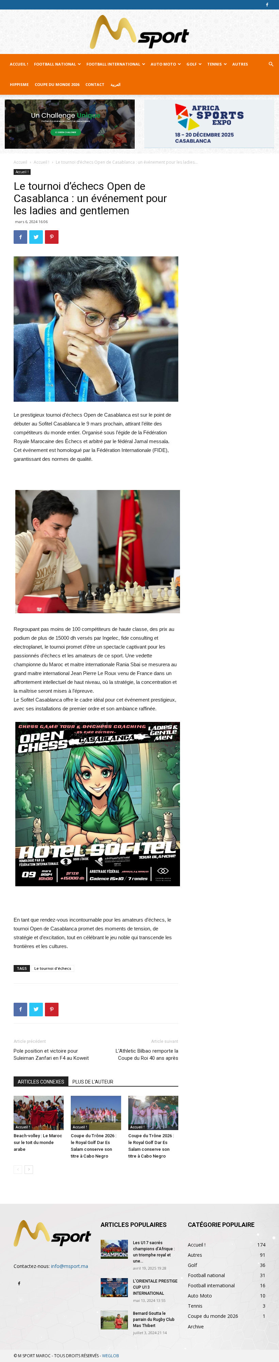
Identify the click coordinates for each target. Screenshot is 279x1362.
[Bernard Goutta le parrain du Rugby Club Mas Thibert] (114, 1319)
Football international (113, 64)
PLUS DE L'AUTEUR (92, 1082)
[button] (271, 64)
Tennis (214, 64)
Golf (191, 64)
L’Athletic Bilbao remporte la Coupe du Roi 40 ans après (147, 1054)
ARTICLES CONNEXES (41, 1082)
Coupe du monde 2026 (57, 84)
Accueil (20, 162)
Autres (240, 64)
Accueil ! (19, 64)
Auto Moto (163, 64)
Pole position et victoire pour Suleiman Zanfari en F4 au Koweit (51, 1054)
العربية (115, 84)
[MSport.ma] (139, 32)
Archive (196, 1326)
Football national (55, 64)
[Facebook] (267, 5)
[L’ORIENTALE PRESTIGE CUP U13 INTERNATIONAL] (114, 1287)
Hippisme (19, 84)
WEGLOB (110, 1356)
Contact (94, 84)
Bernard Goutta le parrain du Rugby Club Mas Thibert (154, 1319)
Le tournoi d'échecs (52, 968)
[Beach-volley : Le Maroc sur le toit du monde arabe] (39, 1113)
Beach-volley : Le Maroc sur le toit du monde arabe (38, 1142)
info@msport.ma (69, 1266)
